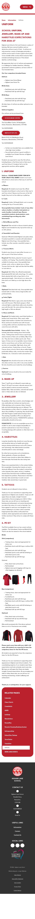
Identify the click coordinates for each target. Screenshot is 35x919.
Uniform (21, 20)
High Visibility (17, 882)
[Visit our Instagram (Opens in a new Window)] (17, 845)
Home (3, 20)
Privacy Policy (17, 886)
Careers (17, 831)
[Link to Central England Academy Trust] (17, 854)
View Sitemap (17, 875)
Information (12, 20)
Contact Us (17, 835)
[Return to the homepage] (6, 7)
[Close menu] (26, 7)
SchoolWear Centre (12, 118)
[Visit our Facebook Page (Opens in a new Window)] (13, 845)
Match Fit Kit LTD (11, 133)
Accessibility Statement (17, 878)
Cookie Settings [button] (17, 890)
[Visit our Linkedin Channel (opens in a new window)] (22, 845)
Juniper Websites (22, 871)
